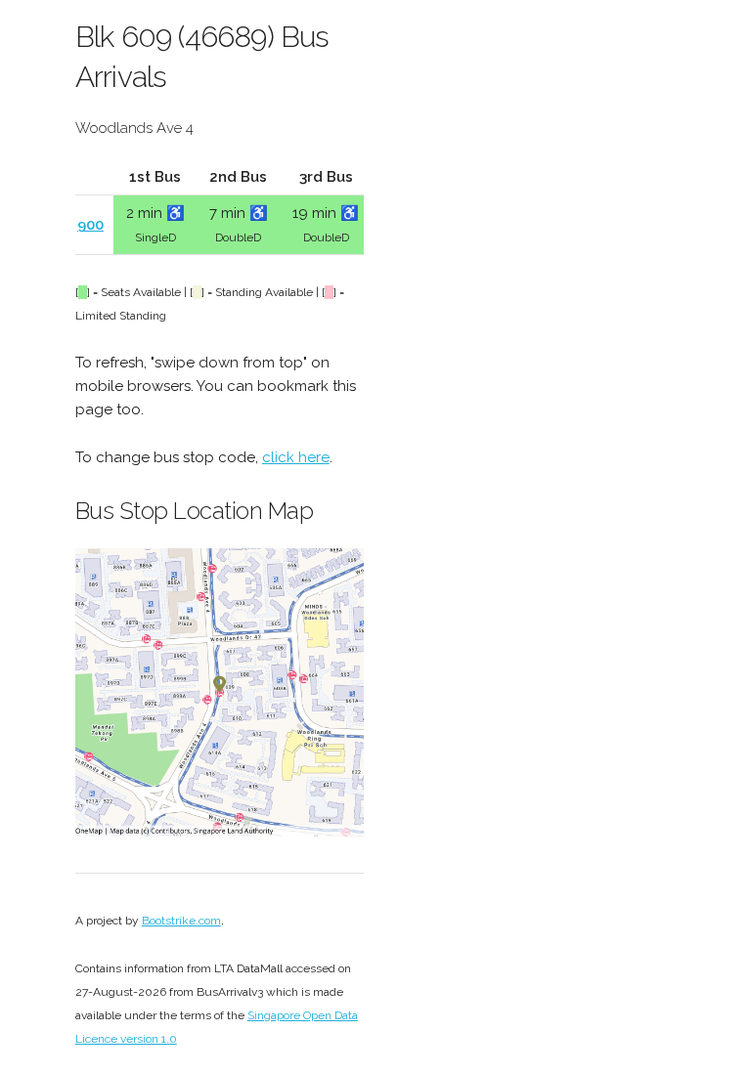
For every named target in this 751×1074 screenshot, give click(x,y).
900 (90, 225)
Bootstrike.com (181, 920)
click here (296, 457)
